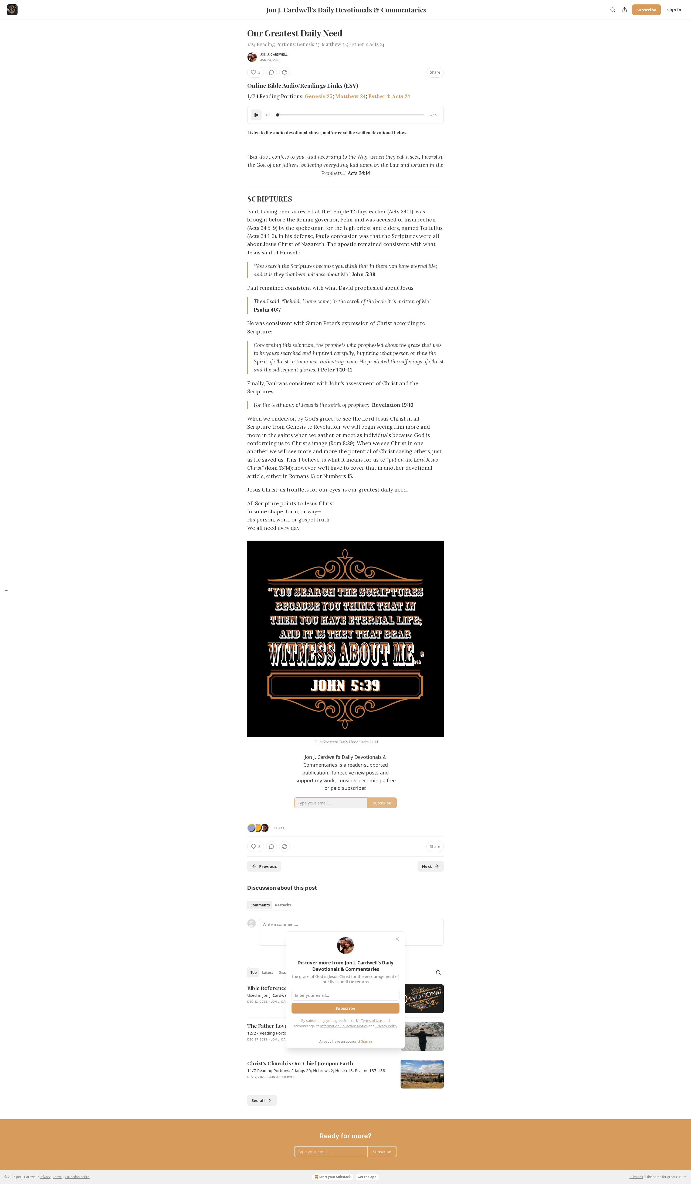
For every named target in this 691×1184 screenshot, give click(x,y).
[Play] (256, 115)
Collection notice (77, 1177)
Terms (57, 1177)
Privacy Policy (386, 1025)
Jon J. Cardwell (273, 54)
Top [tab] (253, 972)
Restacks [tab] (283, 905)
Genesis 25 (319, 96)
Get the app (367, 1177)
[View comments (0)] (271, 72)
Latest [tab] (267, 972)
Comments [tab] (260, 905)
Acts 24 (401, 96)
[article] (345, 1074)
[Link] (239, 85)
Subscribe (646, 9)
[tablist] (270, 905)
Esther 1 (378, 96)
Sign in (674, 9)
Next (427, 866)
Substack (636, 1177)
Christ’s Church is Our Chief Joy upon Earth (300, 1063)
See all (258, 1100)
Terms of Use (371, 1020)
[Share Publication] (624, 9)
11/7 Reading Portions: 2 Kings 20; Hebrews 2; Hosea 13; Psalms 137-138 (316, 1070)
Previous (268, 866)
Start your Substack (335, 1177)
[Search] (612, 9)
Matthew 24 (350, 96)
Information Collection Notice (344, 1025)
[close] (397, 939)
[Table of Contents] (6, 592)
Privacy (45, 1177)
